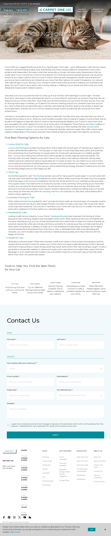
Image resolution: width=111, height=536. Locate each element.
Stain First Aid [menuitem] (82, 461)
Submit (55, 435)
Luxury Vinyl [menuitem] (47, 461)
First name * (11, 339)
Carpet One (9, 24)
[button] (76, 17)
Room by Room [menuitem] (100, 461)
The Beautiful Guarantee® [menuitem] (82, 470)
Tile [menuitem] (43, 477)
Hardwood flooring (59, 216)
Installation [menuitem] (81, 479)
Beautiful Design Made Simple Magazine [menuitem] (64, 473)
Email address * (62, 376)
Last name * (61, 339)
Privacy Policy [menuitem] (99, 482)
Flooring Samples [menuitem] (62, 464)
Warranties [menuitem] (81, 475)
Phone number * (13, 376)
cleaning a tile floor (51, 191)
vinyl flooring (20, 148)
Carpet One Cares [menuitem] (98, 466)
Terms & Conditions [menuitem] (98, 476)
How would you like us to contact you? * (22, 363)
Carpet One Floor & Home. (18, 522)
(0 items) (84, 17)
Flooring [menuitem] (45, 457)
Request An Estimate (98, 10)
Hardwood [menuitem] (46, 465)
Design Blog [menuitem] (64, 480)
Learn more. (15, 532)
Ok (92, 529)
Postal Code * (12, 390)
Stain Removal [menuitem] (82, 457)
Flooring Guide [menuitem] (82, 465)
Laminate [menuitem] (46, 473)
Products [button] (8, 10)
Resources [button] (22, 10)
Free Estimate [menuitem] (47, 481)
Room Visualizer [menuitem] (63, 458)
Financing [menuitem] (46, 485)
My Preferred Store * (64, 390)
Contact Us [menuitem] (98, 471)
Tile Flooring (38, 176)
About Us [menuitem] (97, 457)
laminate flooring (27, 201)
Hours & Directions (82, 10)
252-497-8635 (34, 4)
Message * (11, 403)
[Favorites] (80, 17)
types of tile (23, 181)
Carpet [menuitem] (45, 469)
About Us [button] (7, 16)
